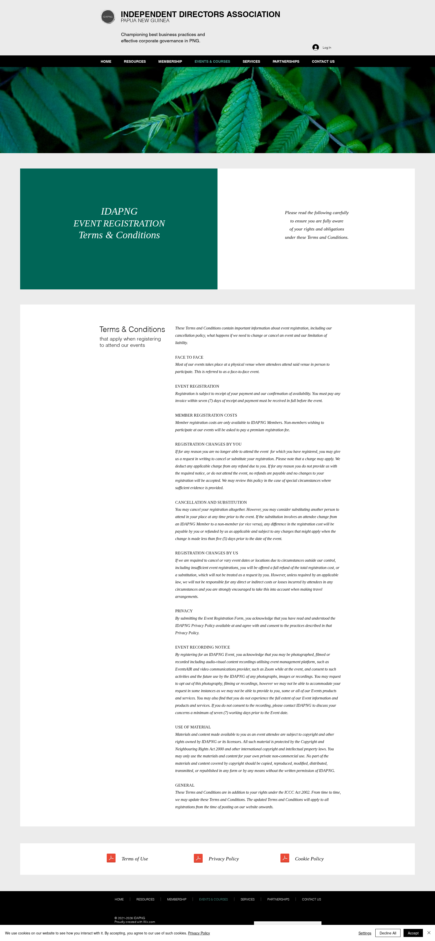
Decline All (388, 932)
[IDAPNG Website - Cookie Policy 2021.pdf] (285, 858)
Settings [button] (364, 932)
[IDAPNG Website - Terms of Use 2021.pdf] (111, 858)
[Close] (429, 933)
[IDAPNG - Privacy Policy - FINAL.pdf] (198, 859)
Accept (413, 932)
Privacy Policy (199, 932)
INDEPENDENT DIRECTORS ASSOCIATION (200, 14)
